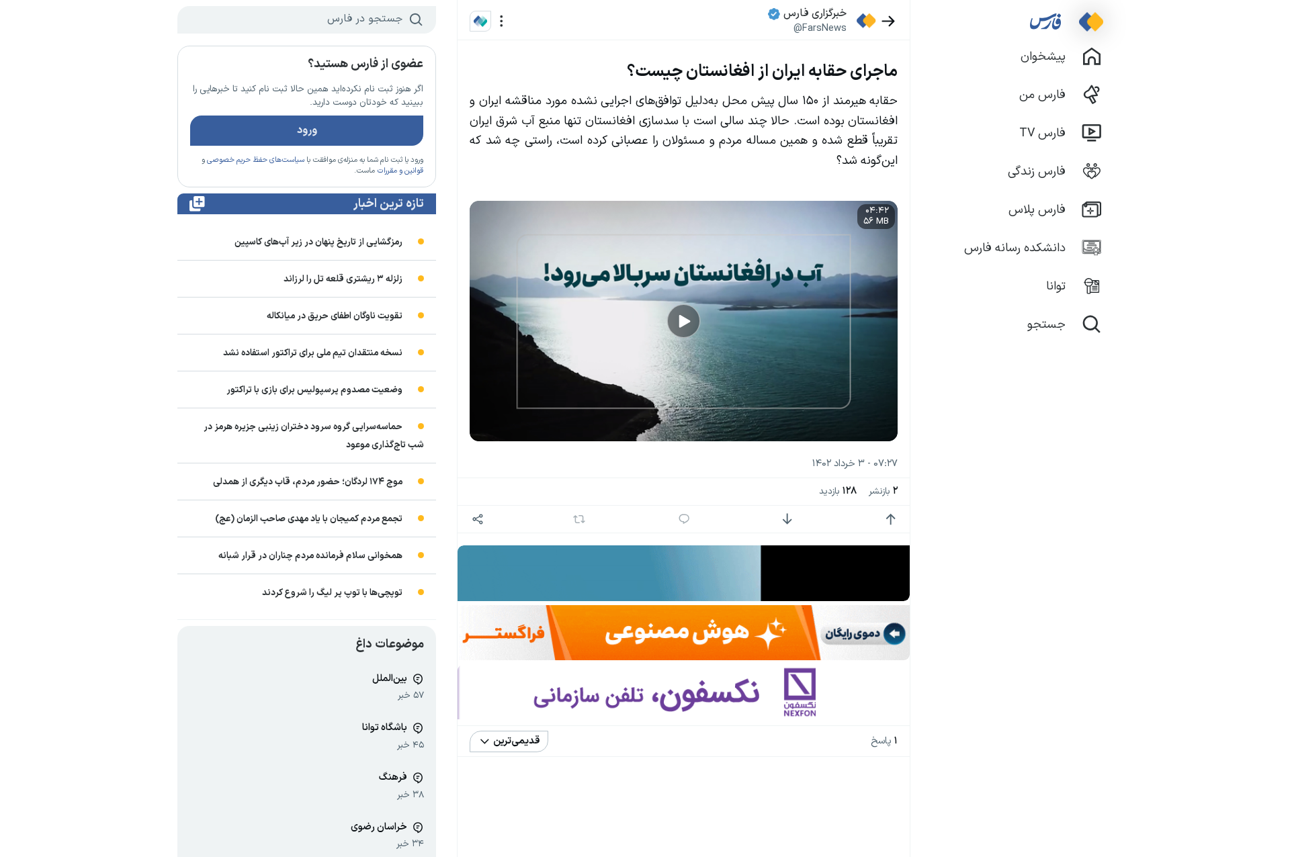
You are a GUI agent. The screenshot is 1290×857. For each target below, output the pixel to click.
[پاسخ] (684, 519)
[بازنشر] (579, 519)
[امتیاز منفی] (787, 519)
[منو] (501, 21)
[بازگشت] (888, 21)
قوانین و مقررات (400, 171)
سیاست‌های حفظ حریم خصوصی (255, 160)
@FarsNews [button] (820, 28)
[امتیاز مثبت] (890, 519)
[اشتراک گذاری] (477, 519)
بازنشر (883, 491)
